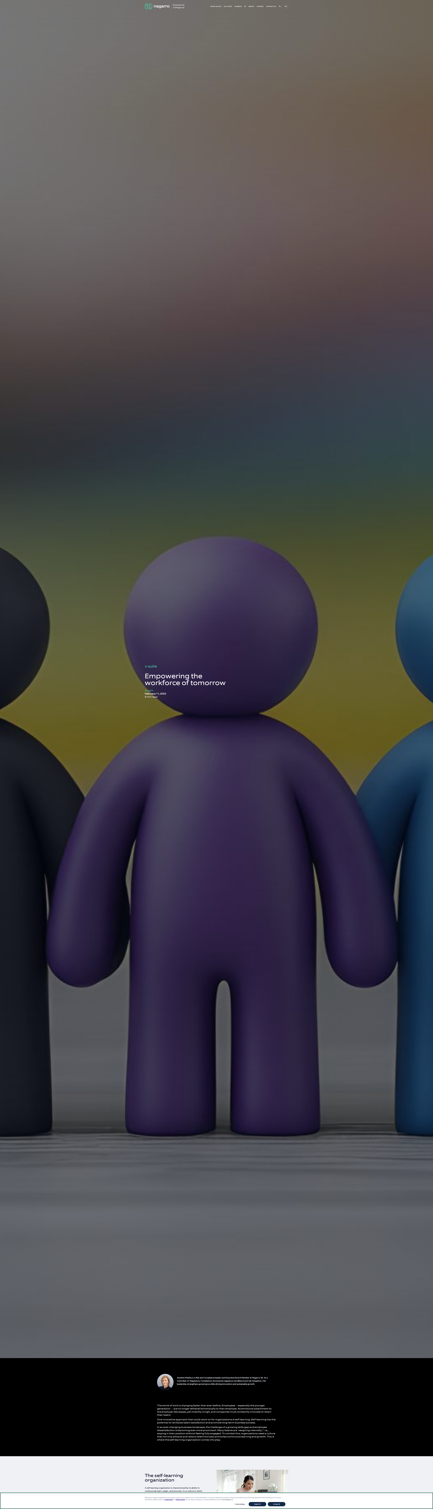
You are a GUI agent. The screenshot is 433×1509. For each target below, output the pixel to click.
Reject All (257, 1504)
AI (245, 6)
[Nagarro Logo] (164, 6)
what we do (215, 6)
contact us (271, 6)
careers (260, 6)
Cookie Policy (168, 1500)
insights (238, 6)
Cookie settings (240, 1504)
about (251, 6)
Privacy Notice (180, 1500)
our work (228, 6)
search (280, 6)
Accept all (276, 1504)
